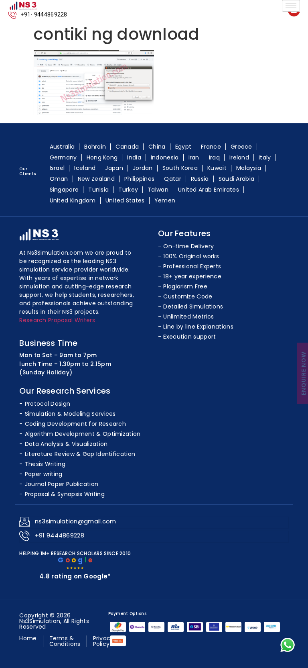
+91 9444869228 (59, 535)
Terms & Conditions (65, 641)
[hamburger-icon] (291, 6)
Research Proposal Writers (57, 320)
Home (27, 638)
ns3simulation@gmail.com (75, 521)
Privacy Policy (103, 641)
